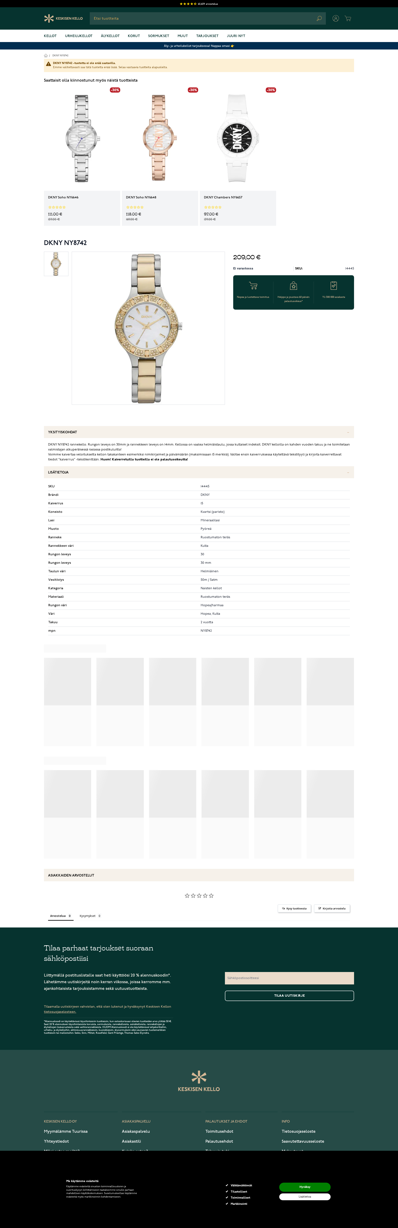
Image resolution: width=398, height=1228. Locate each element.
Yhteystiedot (56, 1141)
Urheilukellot (79, 36)
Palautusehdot (219, 1141)
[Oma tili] (335, 18)
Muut (183, 36)
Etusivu (45, 55)
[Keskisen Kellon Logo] (63, 18)
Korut (134, 36)
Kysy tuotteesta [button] (296, 908)
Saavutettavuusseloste (303, 1141)
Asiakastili (131, 1141)
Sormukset (158, 36)
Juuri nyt (236, 36)
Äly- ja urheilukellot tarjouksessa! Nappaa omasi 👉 (199, 46)
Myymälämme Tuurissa (66, 1131)
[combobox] (208, 18)
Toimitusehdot (219, 1131)
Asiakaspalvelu (136, 1131)
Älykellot (110, 36)
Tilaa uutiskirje (289, 995)
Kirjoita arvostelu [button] (334, 908)
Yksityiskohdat (62, 432)
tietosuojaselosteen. (60, 1012)
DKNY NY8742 (60, 55)
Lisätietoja (58, 472)
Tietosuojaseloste (298, 1131)
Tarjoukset (207, 36)
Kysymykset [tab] (88, 916)
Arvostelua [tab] (58, 916)
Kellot (50, 36)
